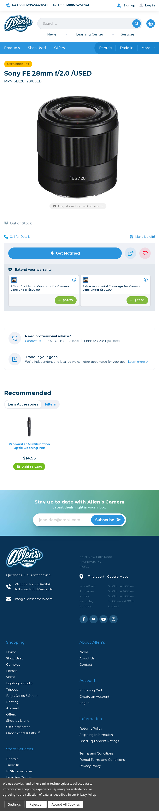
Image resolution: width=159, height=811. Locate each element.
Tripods (12, 689)
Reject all (36, 804)
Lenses (11, 671)
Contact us (33, 340)
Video (10, 677)
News (51, 34)
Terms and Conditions (96, 753)
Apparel (12, 708)
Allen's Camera (18, 23)
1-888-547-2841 (102, 340)
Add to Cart (32, 467)
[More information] (74, 280)
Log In (84, 703)
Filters (50, 404)
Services (127, 34)
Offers (59, 48)
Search (136, 23)
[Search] (89, 23)
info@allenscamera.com (33, 599)
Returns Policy (91, 728)
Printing (12, 702)
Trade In (12, 765)
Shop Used (37, 48)
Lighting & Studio (19, 683)
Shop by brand (17, 721)
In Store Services (19, 771)
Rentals (12, 759)
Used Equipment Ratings (99, 741)
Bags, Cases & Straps (22, 696)
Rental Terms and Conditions (102, 760)
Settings (14, 804)
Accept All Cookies (66, 804)
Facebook (84, 619)
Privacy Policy (90, 766)
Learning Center (89, 34)
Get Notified (68, 253)
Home (11, 652)
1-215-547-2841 (62, 340)
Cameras (13, 664)
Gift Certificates (18, 727)
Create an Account (94, 696)
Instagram (113, 619)
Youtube (103, 619)
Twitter (93, 619)
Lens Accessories (23, 404)
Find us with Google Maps (108, 576)
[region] (32, 404)
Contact (86, 664)
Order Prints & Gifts (21, 733)
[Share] (130, 253)
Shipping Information (96, 735)
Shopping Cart (91, 690)
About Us (87, 658)
